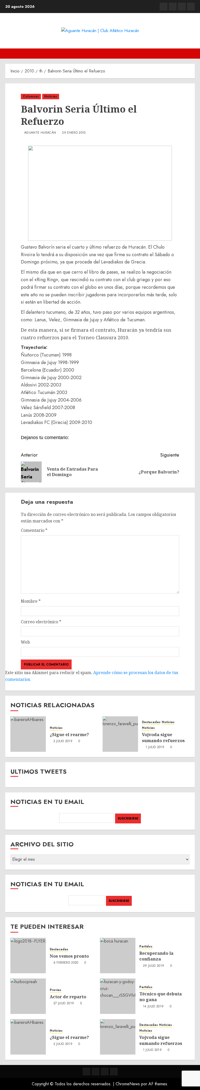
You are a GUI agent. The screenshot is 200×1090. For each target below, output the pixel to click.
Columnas (31, 96)
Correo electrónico (41, 622)
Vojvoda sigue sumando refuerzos (163, 737)
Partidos (145, 946)
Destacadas (151, 722)
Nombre (31, 601)
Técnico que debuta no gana (160, 996)
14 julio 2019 (153, 1007)
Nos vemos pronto (69, 956)
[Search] (191, 53)
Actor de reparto (68, 997)
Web (25, 642)
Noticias (50, 96)
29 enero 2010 (74, 133)
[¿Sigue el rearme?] (28, 734)
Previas (55, 990)
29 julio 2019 (153, 966)
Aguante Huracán (40, 133)
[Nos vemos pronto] (28, 955)
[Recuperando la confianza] (117, 955)
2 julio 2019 (62, 741)
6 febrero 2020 (65, 963)
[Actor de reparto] (28, 996)
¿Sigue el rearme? (69, 734)
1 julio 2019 (155, 747)
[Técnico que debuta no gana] (117, 996)
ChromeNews (128, 1084)
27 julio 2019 (63, 1003)
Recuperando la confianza (156, 956)
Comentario (34, 530)
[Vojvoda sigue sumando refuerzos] (120, 734)
